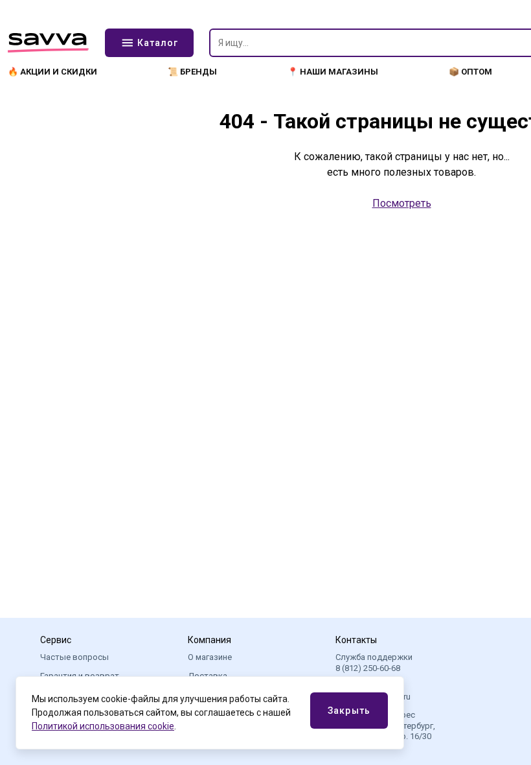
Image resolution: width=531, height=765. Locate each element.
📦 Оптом (470, 71)
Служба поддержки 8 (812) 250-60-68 (373, 662)
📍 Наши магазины (333, 71)
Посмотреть (401, 203)
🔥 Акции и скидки (52, 71)
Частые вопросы (74, 657)
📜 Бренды (192, 71)
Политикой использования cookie (103, 726)
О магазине (210, 657)
